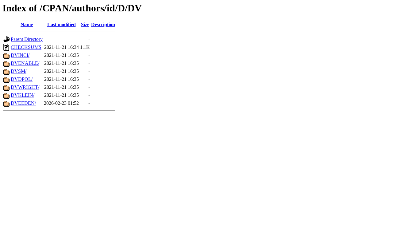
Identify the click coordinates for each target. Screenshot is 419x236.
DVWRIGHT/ (25, 87)
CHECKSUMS (26, 47)
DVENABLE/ (25, 63)
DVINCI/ (20, 55)
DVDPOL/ (22, 79)
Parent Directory (27, 39)
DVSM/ (18, 71)
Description (103, 24)
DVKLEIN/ (22, 95)
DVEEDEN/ (23, 103)
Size (85, 24)
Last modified (61, 24)
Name (27, 24)
